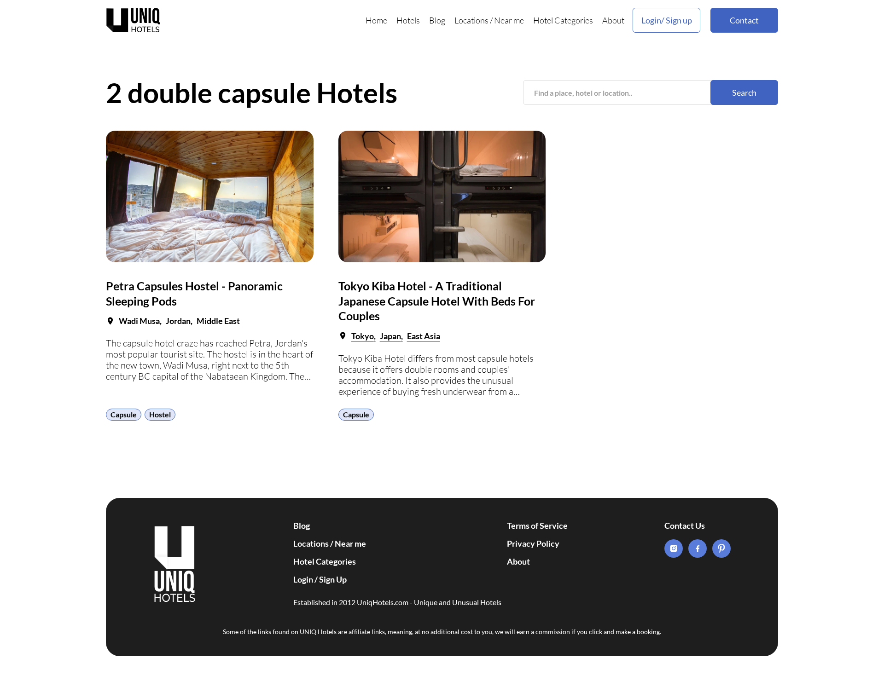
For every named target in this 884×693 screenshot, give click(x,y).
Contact (744, 20)
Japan (390, 336)
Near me (509, 20)
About (613, 20)
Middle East (218, 321)
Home (376, 20)
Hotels (408, 20)
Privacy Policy (533, 543)
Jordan (178, 321)
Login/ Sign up (666, 20)
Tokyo (362, 336)
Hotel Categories (563, 20)
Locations (471, 20)
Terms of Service (537, 525)
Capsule (123, 414)
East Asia (423, 336)
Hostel (160, 414)
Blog (437, 20)
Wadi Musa (139, 321)
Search (744, 92)
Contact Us (684, 525)
